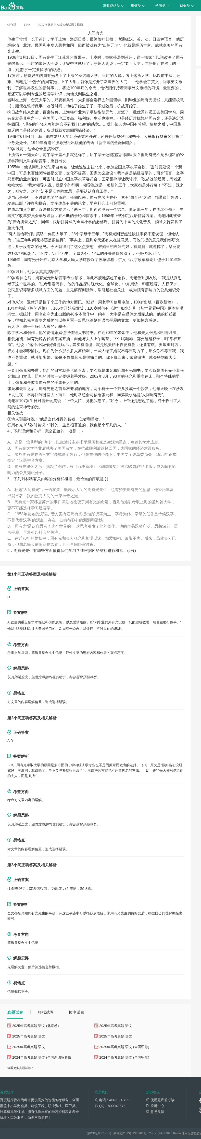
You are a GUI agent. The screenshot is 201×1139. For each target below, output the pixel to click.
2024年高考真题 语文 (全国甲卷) (124, 1057)
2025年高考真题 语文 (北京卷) (35, 1026)
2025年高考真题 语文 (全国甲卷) (124, 1047)
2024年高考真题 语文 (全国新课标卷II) (41, 1057)
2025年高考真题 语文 (115, 1026)
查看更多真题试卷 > (20, 1068)
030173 (103, 1133)
